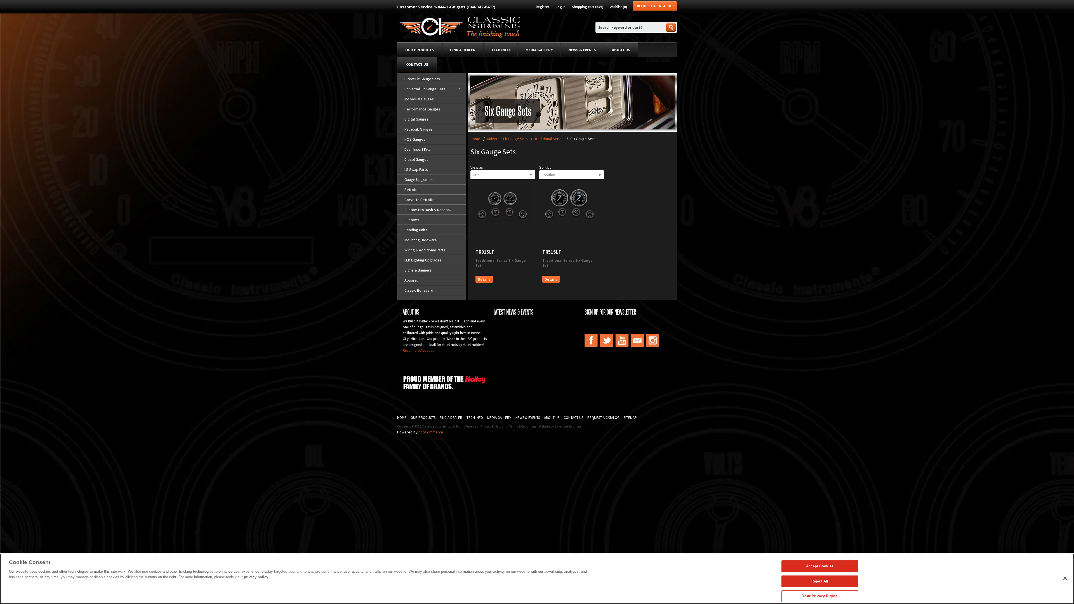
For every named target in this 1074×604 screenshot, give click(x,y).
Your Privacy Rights (819, 596)
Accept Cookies (819, 566)
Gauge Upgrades (418, 179)
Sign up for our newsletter (610, 312)
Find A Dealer (451, 417)
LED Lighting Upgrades (423, 260)
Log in (561, 6)
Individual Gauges (419, 99)
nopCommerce (430, 432)
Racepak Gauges (418, 129)
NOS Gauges (414, 139)
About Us (621, 49)
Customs (411, 219)
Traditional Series (549, 138)
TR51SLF (551, 252)
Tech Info (500, 49)
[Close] (1065, 578)
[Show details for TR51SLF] (569, 221)
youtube (622, 340)
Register (542, 6)
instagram (653, 340)
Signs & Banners (418, 270)
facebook (591, 340)
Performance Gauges (422, 109)
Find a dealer (462, 49)
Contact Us (417, 64)
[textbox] (630, 27)
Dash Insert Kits (417, 149)
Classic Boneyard (418, 290)
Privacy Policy (490, 426)
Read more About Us (418, 350)
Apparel (411, 280)
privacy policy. (256, 577)
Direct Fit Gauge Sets (422, 78)
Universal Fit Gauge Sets (424, 88)
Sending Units (415, 229)
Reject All (819, 581)
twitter (606, 340)
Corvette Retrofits (419, 199)
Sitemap (630, 417)
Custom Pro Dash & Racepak (428, 209)
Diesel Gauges (416, 159)
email (637, 340)
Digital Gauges (416, 119)
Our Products (419, 49)
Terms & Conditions (522, 426)
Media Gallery (539, 49)
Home (475, 138)
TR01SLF (484, 252)
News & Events (582, 49)
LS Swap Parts (416, 169)
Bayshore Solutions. (568, 426)
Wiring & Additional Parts (424, 250)
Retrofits (412, 189)
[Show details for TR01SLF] (502, 221)
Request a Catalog (655, 6)
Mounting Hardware (420, 239)
